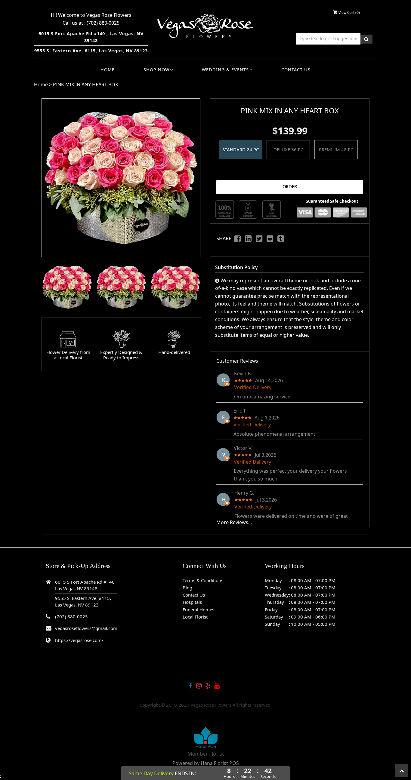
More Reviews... (234, 522)
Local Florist (195, 617)
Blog (187, 588)
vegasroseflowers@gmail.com (86, 628)
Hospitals (192, 602)
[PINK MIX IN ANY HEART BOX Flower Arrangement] (67, 287)
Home (107, 69)
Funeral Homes (198, 609)
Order (290, 187)
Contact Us (296, 69)
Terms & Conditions (203, 580)
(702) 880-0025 (103, 23)
